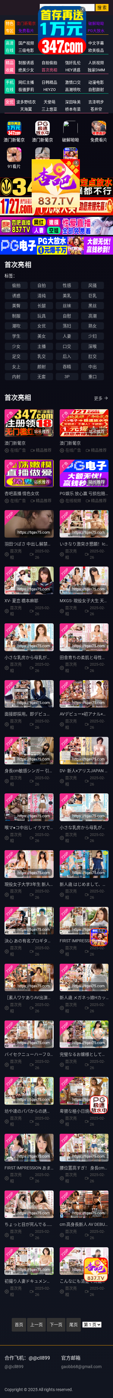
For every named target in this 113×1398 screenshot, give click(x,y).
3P (67, 376)
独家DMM (96, 70)
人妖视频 (96, 62)
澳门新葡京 (15, 443)
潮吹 (16, 325)
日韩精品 (49, 82)
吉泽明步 (96, 102)
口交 (67, 346)
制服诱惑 (26, 62)
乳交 (41, 356)
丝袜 (67, 305)
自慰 (67, 315)
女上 (16, 366)
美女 (41, 336)
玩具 (41, 315)
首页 (19, 1324)
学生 (16, 336)
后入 (67, 356)
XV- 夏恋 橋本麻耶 (21, 600)
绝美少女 (26, 70)
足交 (16, 356)
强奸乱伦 (73, 62)
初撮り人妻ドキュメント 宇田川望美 (39, 1281)
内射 (16, 376)
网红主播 (26, 82)
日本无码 (49, 43)
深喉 (92, 346)
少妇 (92, 336)
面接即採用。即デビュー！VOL (34, 714)
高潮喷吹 (73, 89)
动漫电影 (96, 82)
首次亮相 (49, 70)
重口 (92, 376)
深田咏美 (73, 102)
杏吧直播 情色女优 (22, 493)
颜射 (41, 366)
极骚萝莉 (26, 89)
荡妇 (67, 325)
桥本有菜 (73, 109)
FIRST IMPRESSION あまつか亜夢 (36, 1167)
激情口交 (73, 82)
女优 (10, 102)
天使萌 (49, 102)
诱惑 (16, 295)
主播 (41, 346)
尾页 (73, 1324)
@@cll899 (14, 1366)
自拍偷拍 (49, 62)
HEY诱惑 (72, 70)
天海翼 (26, 109)
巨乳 (92, 295)
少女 (16, 346)
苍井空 (96, 109)
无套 (41, 376)
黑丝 (92, 305)
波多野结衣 (26, 102)
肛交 (92, 356)
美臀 (16, 305)
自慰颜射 (96, 89)
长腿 (41, 305)
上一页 (36, 1324)
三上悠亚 (49, 109)
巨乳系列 (49, 50)
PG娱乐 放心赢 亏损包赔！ (84, 493)
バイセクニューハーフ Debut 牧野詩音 (40, 1054)
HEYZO (49, 89)
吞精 (67, 366)
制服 (16, 315)
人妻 (67, 336)
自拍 (41, 285)
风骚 (92, 285)
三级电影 (26, 50)
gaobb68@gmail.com (81, 1366)
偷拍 (16, 285)
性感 (67, 285)
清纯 (41, 295)
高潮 (92, 315)
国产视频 (26, 43)
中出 (92, 366)
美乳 (67, 295)
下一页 (56, 1324)
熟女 (92, 325)
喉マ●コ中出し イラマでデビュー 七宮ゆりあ (47, 827)
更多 (98, 398)
